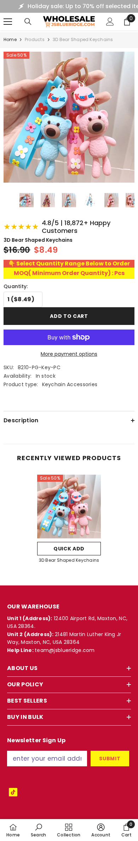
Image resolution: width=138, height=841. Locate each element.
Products (35, 39)
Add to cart (69, 316)
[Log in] (110, 21)
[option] (69, 521)
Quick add (69, 548)
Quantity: (16, 286)
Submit (109, 758)
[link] (38, 830)
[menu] (8, 21)
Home (10, 39)
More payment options (69, 353)
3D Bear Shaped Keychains (69, 560)
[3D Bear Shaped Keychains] (69, 506)
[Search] (28, 21)
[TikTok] (13, 792)
